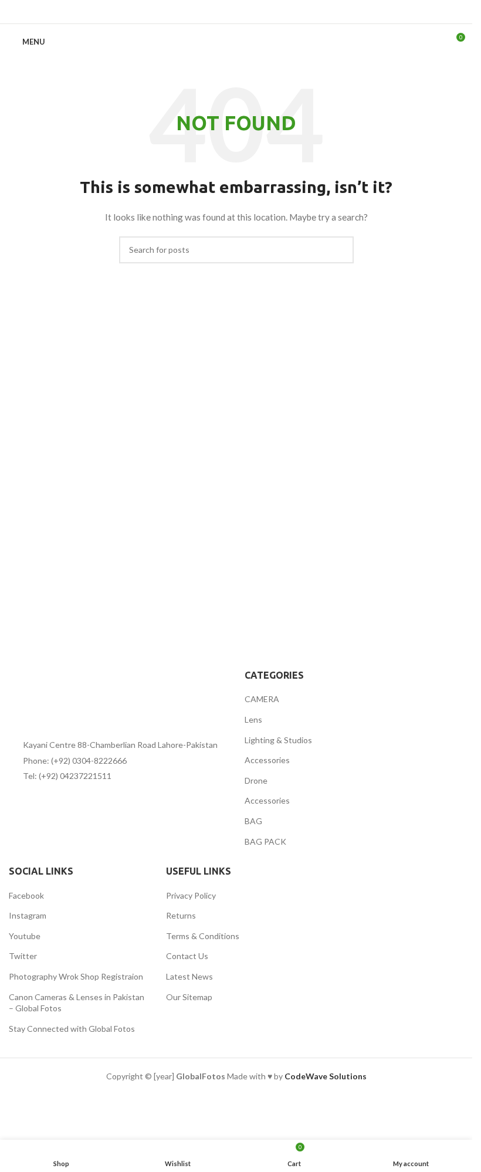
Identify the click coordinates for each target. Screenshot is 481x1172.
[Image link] (73, 694)
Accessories (267, 760)
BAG (253, 821)
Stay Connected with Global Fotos (72, 1029)
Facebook (26, 895)
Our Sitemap (189, 997)
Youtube (24, 936)
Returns (181, 915)
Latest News (189, 976)
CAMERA (262, 699)
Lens (253, 719)
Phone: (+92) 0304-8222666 (75, 760)
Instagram (27, 915)
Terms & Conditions (202, 936)
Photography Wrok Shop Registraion (76, 976)
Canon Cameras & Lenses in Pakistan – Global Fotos (76, 1003)
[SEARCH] (340, 249)
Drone (256, 780)
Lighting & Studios (278, 740)
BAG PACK (265, 841)
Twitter (23, 956)
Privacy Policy (191, 895)
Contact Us (187, 956)
